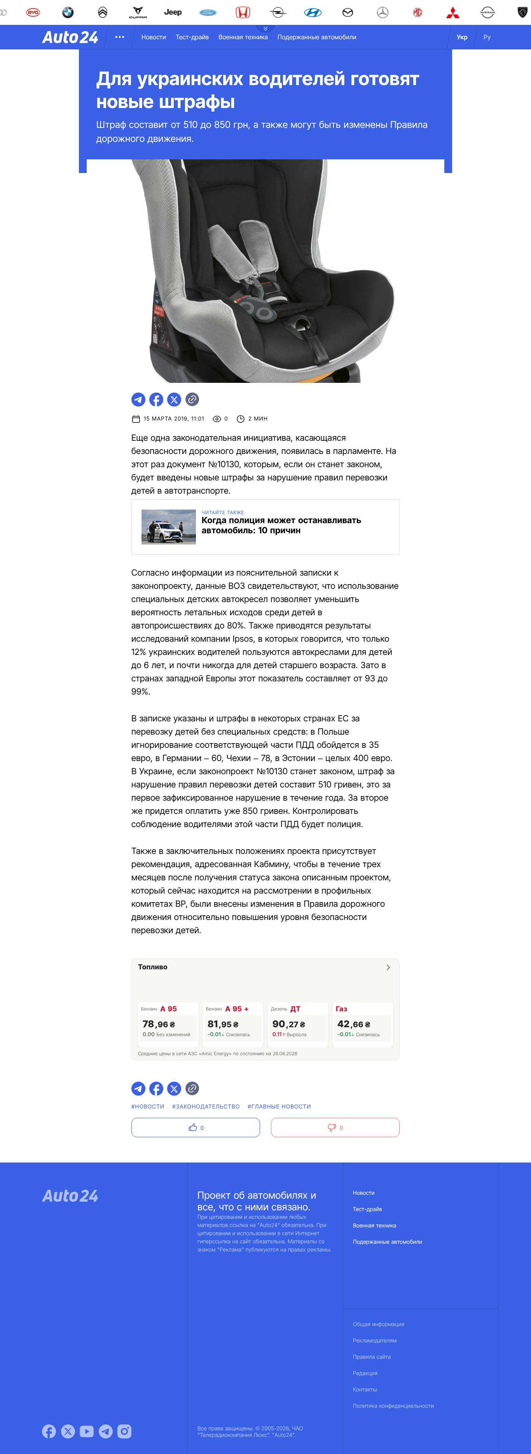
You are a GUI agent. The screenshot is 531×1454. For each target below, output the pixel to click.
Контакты (365, 1389)
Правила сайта (372, 1357)
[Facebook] (49, 1431)
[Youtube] (87, 1431)
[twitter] (174, 400)
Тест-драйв (192, 37)
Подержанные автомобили (317, 37)
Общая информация (378, 1324)
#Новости (147, 1106)
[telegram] (138, 400)
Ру (487, 37)
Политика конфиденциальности (393, 1406)
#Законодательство (206, 1106)
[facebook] (156, 400)
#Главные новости (279, 1106)
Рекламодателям (375, 1340)
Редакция (365, 1373)
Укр (462, 37)
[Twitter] (68, 1431)
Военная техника (243, 37)
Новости (153, 37)
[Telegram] (106, 1431)
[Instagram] (124, 1431)
